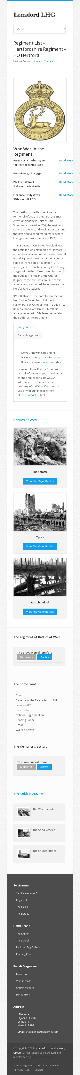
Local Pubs (22, 710)
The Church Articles (45, 851)
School (20, 725)
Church (20, 695)
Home (36, 61)
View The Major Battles (40, 481)
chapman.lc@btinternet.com (42, 1032)
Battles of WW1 (25, 420)
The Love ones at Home (32, 762)
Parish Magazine (28, 335)
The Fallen (22, 907)
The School (22, 940)
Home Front (23, 994)
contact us (46, 362)
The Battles (22, 913)
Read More (66, 160)
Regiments (26, 657)
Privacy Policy (22, 1069)
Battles (45, 657)
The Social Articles (44, 830)
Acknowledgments (23, 1065)
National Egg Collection (30, 715)
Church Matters (25, 988)
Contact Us (50, 61)
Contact (38, 1069)
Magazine (21, 974)
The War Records (43, 809)
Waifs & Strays (25, 730)
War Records (23, 981)
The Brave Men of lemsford (35, 652)
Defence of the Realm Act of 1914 (36, 700)
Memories (26, 767)
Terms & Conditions (49, 1065)
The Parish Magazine (28, 793)
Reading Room (25, 720)
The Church (22, 934)
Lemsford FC (23, 705)
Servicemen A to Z (26, 893)
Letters (44, 767)
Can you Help (26, 327)
